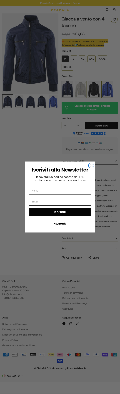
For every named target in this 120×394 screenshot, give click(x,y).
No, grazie (60, 223)
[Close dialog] (91, 165)
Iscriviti (60, 212)
